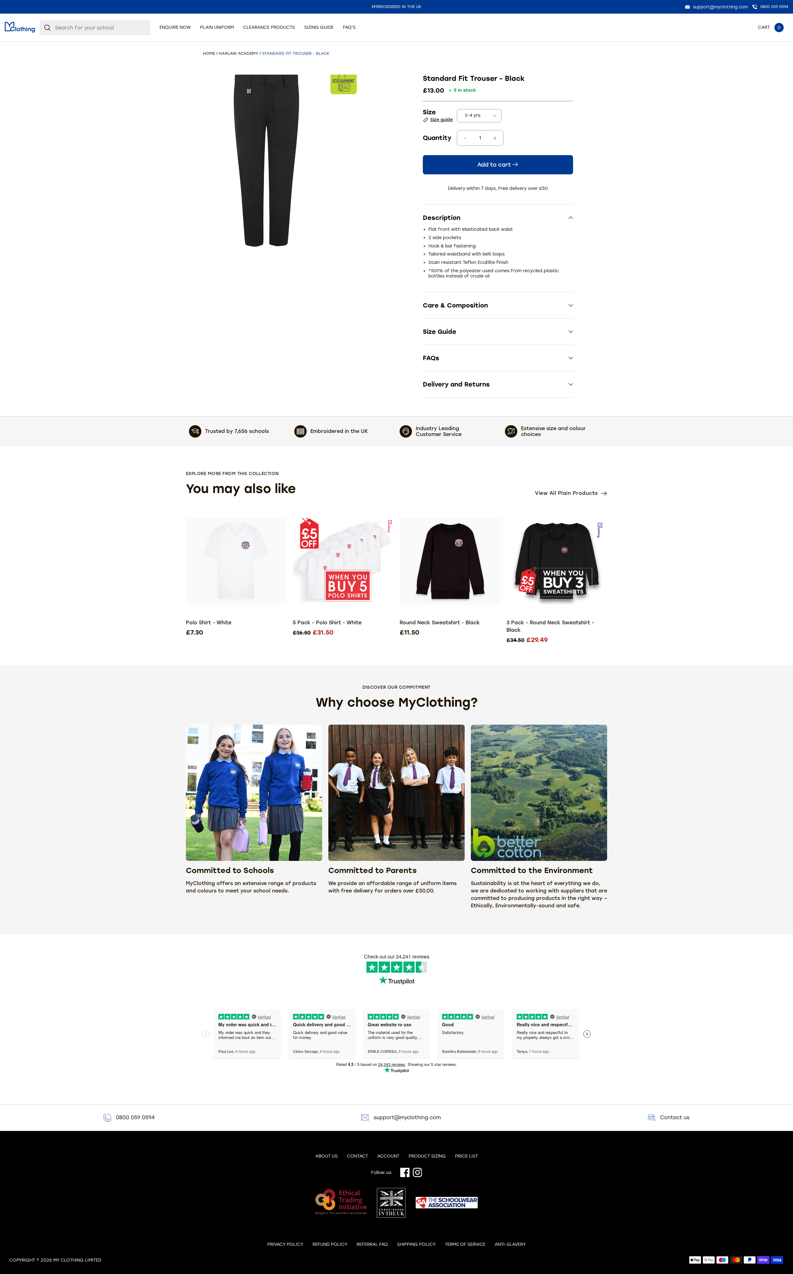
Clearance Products (269, 27)
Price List (466, 1156)
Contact (357, 1156)
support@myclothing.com (407, 1117)
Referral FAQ (372, 1244)
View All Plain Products (567, 493)
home (209, 53)
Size (429, 112)
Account (388, 1156)
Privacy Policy (285, 1244)
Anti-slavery (510, 1244)
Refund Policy (330, 1244)
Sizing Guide (319, 27)
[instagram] (416, 1173)
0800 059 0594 (135, 1117)
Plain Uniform (217, 27)
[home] (20, 28)
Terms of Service (465, 1244)
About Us (326, 1156)
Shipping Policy (416, 1244)
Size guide (441, 119)
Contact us (675, 1117)
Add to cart (494, 164)
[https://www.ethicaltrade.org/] (341, 1203)
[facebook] (403, 1173)
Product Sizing (427, 1156)
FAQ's (349, 27)
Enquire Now (175, 27)
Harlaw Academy (238, 53)
